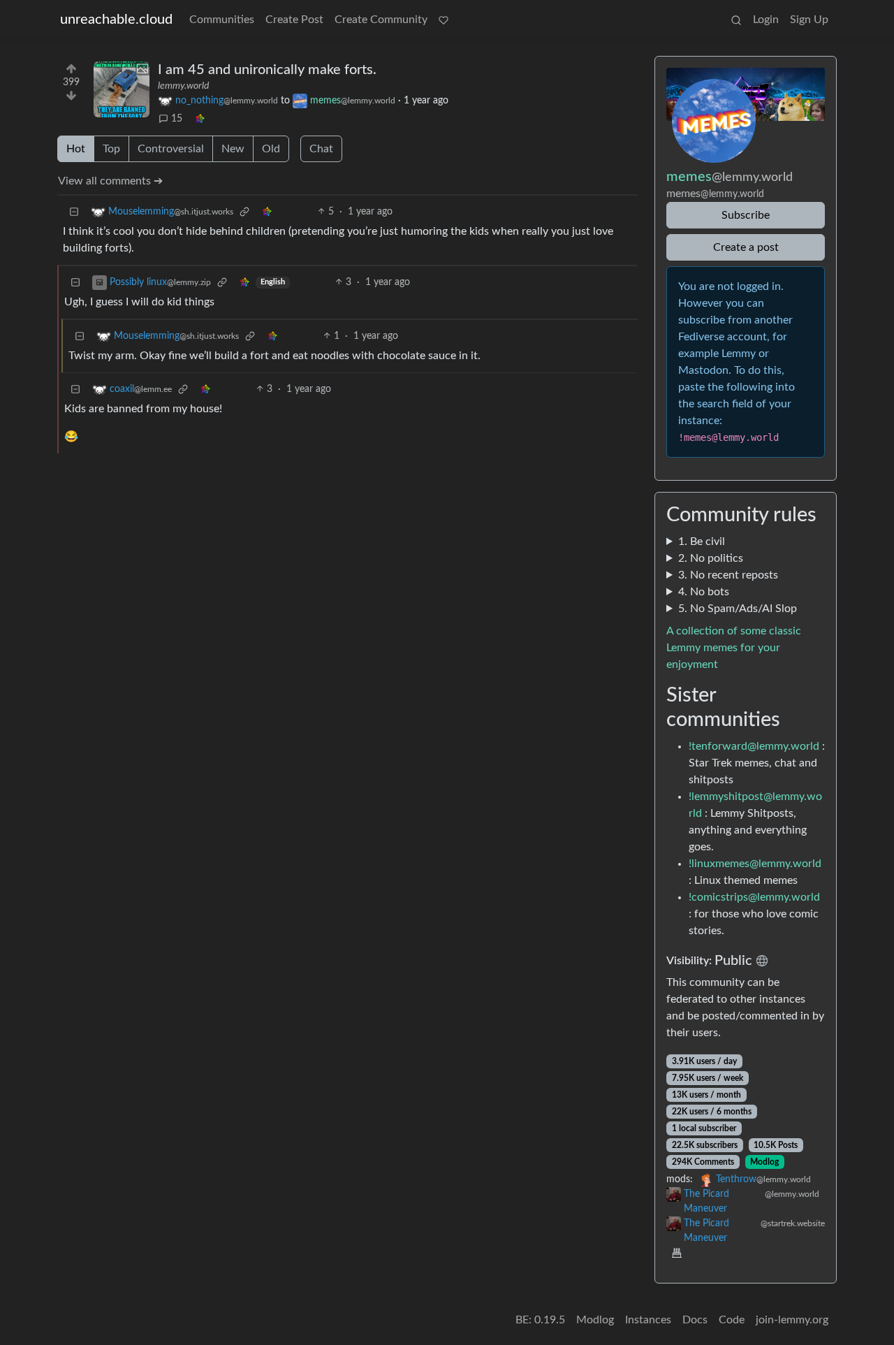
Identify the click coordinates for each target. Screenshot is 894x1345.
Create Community (381, 19)
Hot (75, 148)
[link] (200, 119)
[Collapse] (74, 212)
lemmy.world (183, 86)
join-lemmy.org (792, 1319)
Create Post (294, 19)
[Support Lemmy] (443, 20)
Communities (221, 19)
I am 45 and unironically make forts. (267, 70)
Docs (695, 1319)
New (232, 148)
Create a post (746, 247)
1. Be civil (701, 541)
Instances (648, 1319)
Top (111, 148)
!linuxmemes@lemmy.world (755, 863)
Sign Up (809, 19)
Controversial (171, 148)
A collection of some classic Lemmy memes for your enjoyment (733, 647)
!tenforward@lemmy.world (754, 746)
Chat (321, 148)
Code (732, 1319)
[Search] (736, 20)
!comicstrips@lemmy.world (754, 897)
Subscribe (745, 215)
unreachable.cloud (116, 20)
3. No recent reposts (728, 575)
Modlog (764, 1162)
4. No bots (703, 591)
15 (176, 119)
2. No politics (710, 558)
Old (271, 148)
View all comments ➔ (110, 181)
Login (766, 19)
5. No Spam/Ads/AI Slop (737, 608)
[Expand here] (121, 89)
